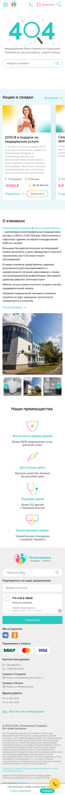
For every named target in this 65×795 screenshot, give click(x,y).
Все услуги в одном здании (32, 436)
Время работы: (12, 693)
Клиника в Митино (12, 683)
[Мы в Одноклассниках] (15, 635)
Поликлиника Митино (47, 228)
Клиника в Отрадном (14, 674)
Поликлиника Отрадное (16, 228)
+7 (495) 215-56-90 (14, 669)
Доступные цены (32, 467)
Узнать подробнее (20, 791)
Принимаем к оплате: (16, 643)
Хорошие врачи (32, 499)
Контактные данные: (16, 659)
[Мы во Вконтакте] (5, 635)
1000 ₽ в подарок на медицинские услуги (21, 139)
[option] (26, 152)
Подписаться (32, 620)
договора (33, 759)
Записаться (48, 4)
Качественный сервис (32, 530)
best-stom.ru (22, 783)
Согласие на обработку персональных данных (24, 768)
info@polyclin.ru (13, 665)
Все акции (51, 98)
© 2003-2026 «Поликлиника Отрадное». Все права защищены (25, 727)
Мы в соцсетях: (12, 629)
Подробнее (12, 193)
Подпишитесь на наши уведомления (26, 580)
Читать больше (12, 307)
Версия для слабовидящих (26, 711)
